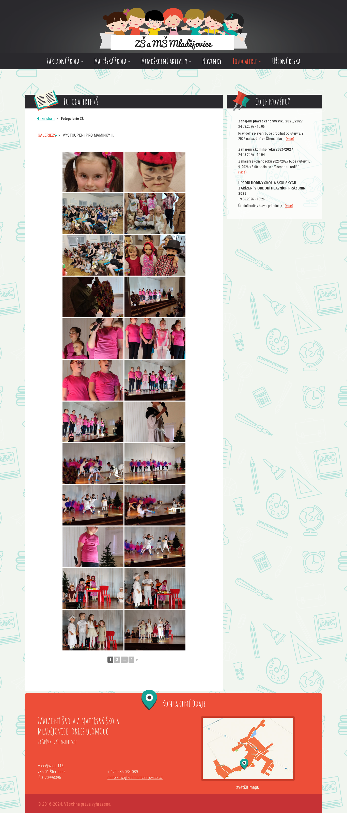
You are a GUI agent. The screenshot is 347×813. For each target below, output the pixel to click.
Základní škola (64, 61)
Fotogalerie (245, 61)
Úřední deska (286, 61)
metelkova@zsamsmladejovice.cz (135, 777)
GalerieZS (47, 135)
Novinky (212, 61)
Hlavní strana (46, 119)
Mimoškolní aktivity (164, 61)
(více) (290, 138)
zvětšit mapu (247, 787)
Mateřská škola (111, 61)
